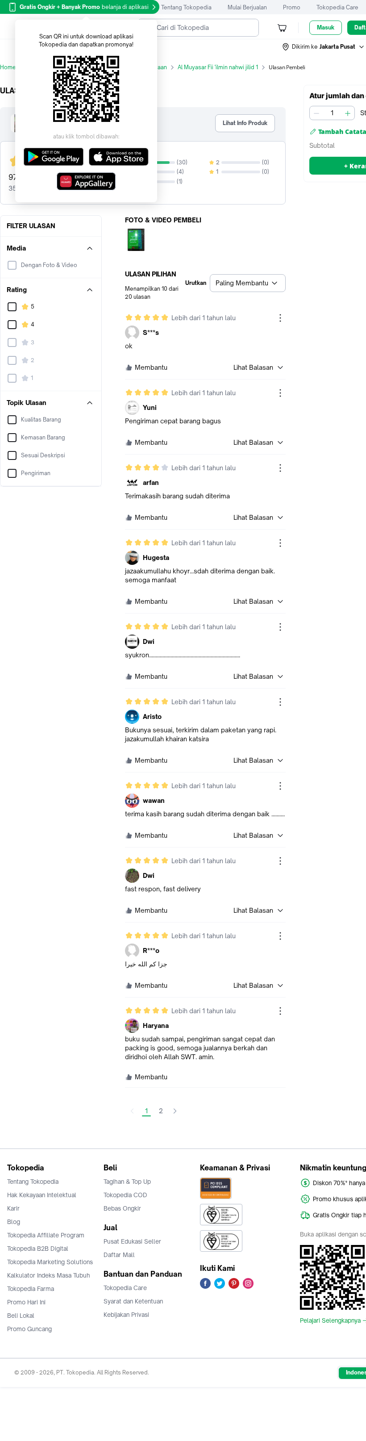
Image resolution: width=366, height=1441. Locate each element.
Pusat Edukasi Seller (132, 1241)
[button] (323, 46)
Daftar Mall (119, 1254)
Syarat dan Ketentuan (133, 1301)
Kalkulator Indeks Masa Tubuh (48, 1275)
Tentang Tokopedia (186, 7)
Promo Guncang (29, 1328)
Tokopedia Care (337, 7)
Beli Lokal (20, 1315)
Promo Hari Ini (26, 1302)
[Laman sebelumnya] (132, 1111)
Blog (13, 1221)
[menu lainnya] (280, 318)
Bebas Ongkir (122, 1208)
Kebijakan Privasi (126, 1314)
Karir (13, 1208)
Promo (291, 7)
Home (8, 67)
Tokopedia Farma (30, 1288)
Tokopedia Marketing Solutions (50, 1262)
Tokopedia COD (125, 1195)
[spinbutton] (332, 113)
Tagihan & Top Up (127, 1181)
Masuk (325, 27)
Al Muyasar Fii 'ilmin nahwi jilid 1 (218, 67)
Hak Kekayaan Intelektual (41, 1195)
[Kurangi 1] (316, 113)
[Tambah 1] (347, 113)
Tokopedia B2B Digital (37, 1248)
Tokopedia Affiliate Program (45, 1235)
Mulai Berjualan (247, 7)
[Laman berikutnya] (175, 1111)
